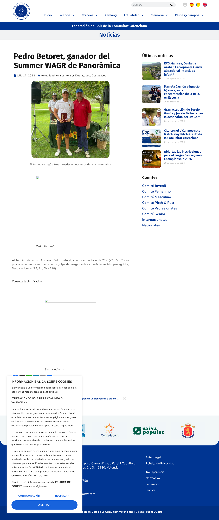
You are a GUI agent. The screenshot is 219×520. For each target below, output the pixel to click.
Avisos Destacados (78, 75)
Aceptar (44, 505)
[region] (44, 444)
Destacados (99, 75)
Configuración (29, 495)
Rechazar (62, 495)
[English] (205, 6)
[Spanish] (192, 6)
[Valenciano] (198, 6)
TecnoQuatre (154, 512)
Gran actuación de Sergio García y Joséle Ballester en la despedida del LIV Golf (183, 113)
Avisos (60, 75)
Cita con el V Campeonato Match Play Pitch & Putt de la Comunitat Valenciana (183, 134)
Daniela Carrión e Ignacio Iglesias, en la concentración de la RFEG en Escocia (182, 92)
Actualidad (48, 75)
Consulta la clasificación (27, 281)
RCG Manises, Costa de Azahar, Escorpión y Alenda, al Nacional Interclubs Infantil (183, 69)
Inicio (48, 15)
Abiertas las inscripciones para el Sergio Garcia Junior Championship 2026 (183, 155)
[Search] (171, 4)
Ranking (111, 15)
